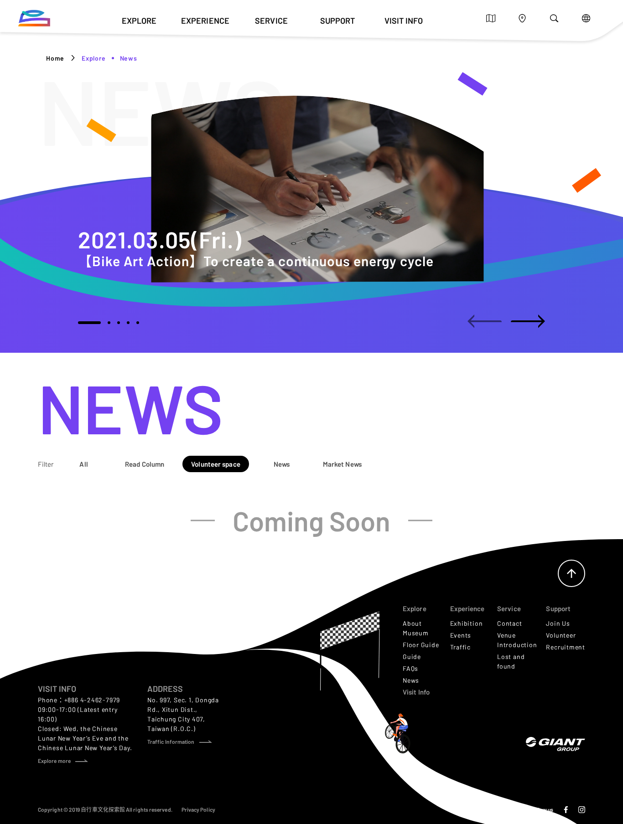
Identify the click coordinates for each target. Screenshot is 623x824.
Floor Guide (421, 645)
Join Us (558, 623)
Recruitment (565, 647)
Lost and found (510, 661)
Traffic (460, 647)
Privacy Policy (198, 809)
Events (461, 635)
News (411, 680)
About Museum (416, 628)
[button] (89, 322)
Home (55, 58)
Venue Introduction (517, 640)
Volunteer (561, 635)
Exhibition (466, 623)
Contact (509, 623)
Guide (412, 656)
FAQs (410, 668)
